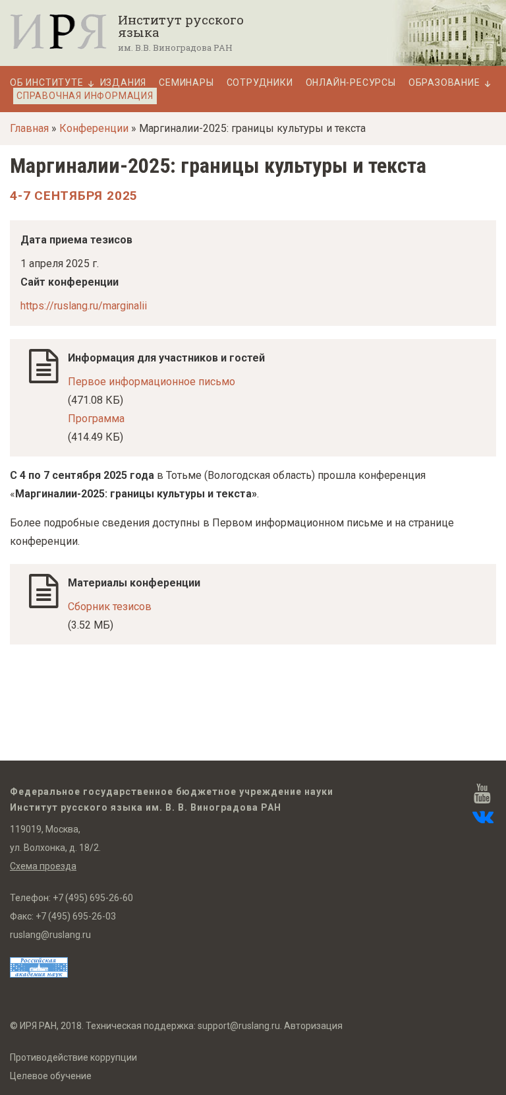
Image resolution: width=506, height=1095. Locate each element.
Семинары (186, 83)
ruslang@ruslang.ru (50, 934)
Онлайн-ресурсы (351, 83)
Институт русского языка (181, 25)
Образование (444, 83)
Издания (123, 83)
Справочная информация (85, 95)
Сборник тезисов (110, 606)
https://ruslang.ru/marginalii (83, 305)
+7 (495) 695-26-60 (93, 897)
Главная (29, 128)
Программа (96, 418)
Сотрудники (260, 83)
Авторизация (313, 1025)
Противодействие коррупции (73, 1057)
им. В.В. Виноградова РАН (175, 47)
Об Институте (47, 83)
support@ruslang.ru (239, 1025)
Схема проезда (43, 866)
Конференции (93, 128)
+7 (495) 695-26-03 (76, 916)
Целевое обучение (51, 1076)
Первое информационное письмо (151, 381)
